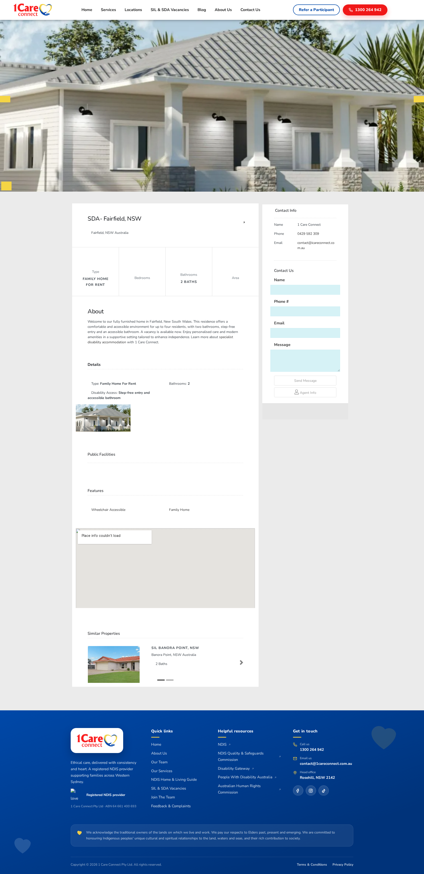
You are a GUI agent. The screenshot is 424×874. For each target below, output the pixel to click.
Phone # (281, 301)
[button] (89, 662)
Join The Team (163, 797)
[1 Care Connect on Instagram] (311, 790)
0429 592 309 (308, 233)
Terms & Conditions (312, 864)
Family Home (179, 509)
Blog (202, 10)
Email (279, 323)
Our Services (161, 770)
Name (279, 280)
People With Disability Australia (245, 777)
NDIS (222, 744)
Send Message (305, 380)
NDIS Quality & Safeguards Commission (241, 756)
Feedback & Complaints (171, 806)
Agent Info (307, 392)
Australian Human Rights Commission (239, 789)
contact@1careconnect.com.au (326, 763)
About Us (223, 10)
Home (86, 10)
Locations (133, 10)
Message (282, 344)
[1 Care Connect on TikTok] (323, 790)
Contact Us (250, 10)
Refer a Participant (316, 10)
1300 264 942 (312, 749)
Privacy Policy (342, 864)
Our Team (159, 762)
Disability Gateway (234, 768)
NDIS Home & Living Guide (174, 779)
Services (108, 10)
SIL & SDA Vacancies (170, 10)
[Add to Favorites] (244, 220)
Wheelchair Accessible (108, 509)
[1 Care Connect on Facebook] (298, 790)
